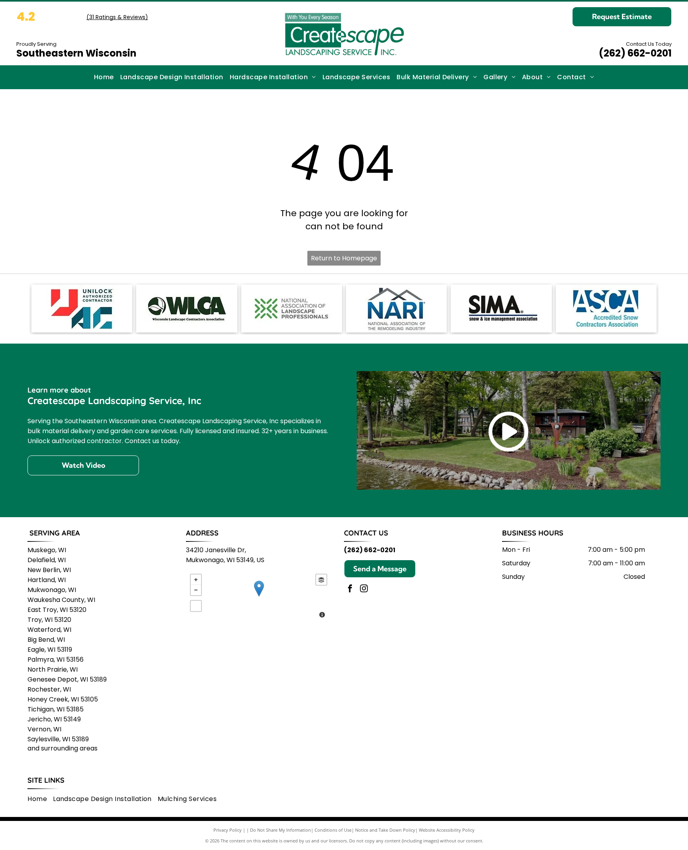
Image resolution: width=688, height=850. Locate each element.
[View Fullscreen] (196, 606)
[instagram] (364, 589)
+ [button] (196, 579)
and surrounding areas (62, 748)
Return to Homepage (344, 258)
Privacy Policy (227, 830)
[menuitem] (104, 77)
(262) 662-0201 (635, 53)
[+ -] (259, 597)
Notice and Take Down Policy (385, 830)
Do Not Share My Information (280, 830)
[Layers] (321, 579)
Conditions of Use (333, 830)
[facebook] (350, 589)
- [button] (196, 590)
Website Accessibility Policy (447, 830)
